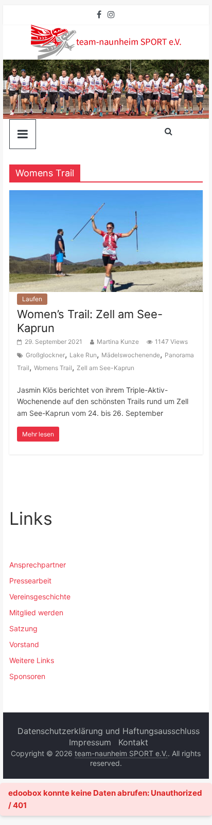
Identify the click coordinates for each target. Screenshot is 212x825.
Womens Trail (53, 368)
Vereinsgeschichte (39, 596)
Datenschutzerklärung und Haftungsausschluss (108, 731)
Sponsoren (27, 676)
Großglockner (45, 355)
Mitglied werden (36, 612)
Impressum (90, 742)
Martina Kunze (118, 341)
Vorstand (24, 644)
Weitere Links (31, 660)
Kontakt (133, 742)
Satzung (23, 628)
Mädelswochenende (130, 355)
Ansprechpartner (37, 564)
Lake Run (83, 355)
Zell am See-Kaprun (105, 368)
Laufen (32, 299)
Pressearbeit (30, 580)
